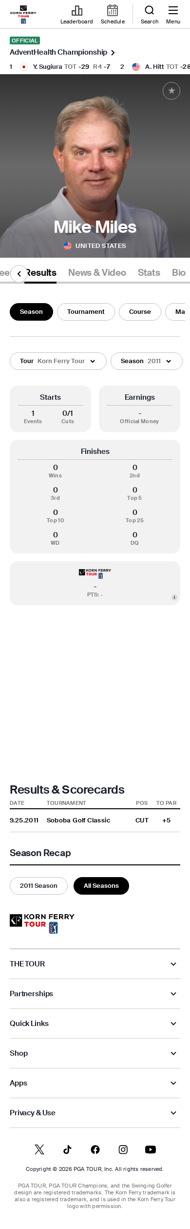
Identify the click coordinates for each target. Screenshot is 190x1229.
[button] (58, 361)
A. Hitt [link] (154, 66)
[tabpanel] (95, 597)
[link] (23, 14)
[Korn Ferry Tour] (42, 924)
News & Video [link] (97, 272)
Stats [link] (149, 272)
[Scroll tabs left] (19, 274)
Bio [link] (179, 272)
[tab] (40, 274)
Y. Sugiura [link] (47, 66)
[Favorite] (171, 91)
